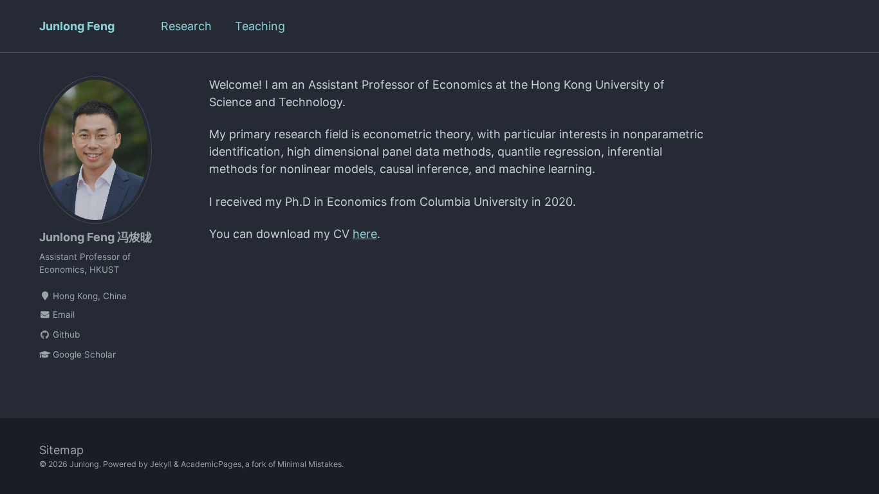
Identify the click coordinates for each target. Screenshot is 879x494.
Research (186, 26)
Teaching (260, 26)
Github (65, 334)
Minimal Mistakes (309, 464)
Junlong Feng (77, 26)
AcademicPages (211, 464)
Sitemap (61, 450)
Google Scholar (83, 354)
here (365, 234)
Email (62, 314)
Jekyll (161, 464)
